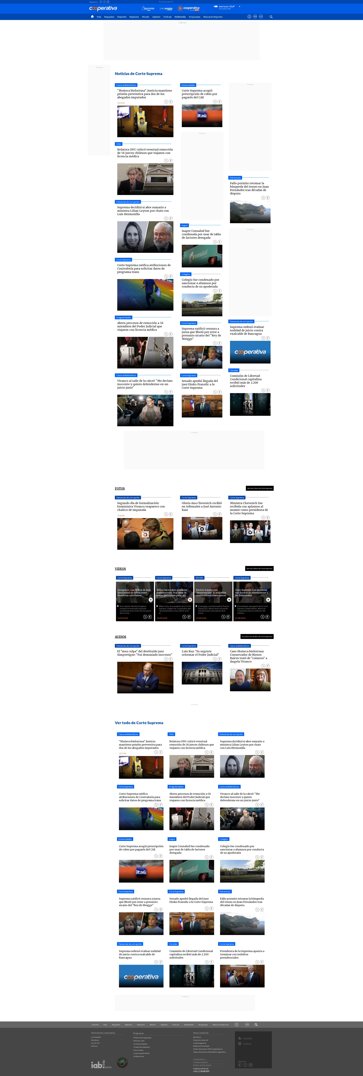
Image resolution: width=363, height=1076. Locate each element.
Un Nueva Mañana (140, 1044)
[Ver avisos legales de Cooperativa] (249, 19)
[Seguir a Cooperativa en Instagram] (108, 2)
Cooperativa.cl (199, 1059)
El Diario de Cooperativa (142, 1038)
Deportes (121, 17)
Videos (120, 569)
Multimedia (180, 17)
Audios (120, 637)
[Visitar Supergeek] (261, 19)
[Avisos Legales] (236, 1024)
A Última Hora (138, 1056)
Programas (194, 17)
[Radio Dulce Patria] (148, 8)
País (99, 17)
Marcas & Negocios (212, 17)
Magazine (109, 17)
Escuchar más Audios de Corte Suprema (257, 636)
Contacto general (199, 1043)
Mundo (145, 17)
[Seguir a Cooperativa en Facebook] (101, 2)
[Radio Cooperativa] (188, 8)
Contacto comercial (200, 1040)
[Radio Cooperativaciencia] (166, 8)
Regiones (134, 17)
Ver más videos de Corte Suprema (259, 568)
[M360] (247, 1024)
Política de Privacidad (201, 1046)
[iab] (101, 1071)
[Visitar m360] (255, 19)
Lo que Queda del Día (141, 1053)
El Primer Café (138, 1041)
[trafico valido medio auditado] (122, 1067)
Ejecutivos (95, 1040)
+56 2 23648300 (201, 1071)
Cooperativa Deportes (141, 1047)
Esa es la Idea (138, 1050)
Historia (94, 1046)
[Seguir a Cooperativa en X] (104, 2)
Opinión (156, 17)
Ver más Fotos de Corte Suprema (259, 488)
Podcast (167, 17)
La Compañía (96, 1037)
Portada (95, 1025)
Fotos (120, 488)
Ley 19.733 (95, 1043)
